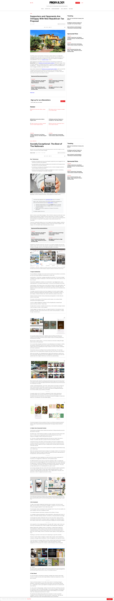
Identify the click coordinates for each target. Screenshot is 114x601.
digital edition (50, 202)
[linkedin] (46, 27)
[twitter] (47, 27)
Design (42, 8)
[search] (32, 2)
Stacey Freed (32, 152)
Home (31, 13)
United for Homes (45, 59)
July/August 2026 (49, 199)
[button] (31, 2)
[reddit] (49, 27)
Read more (32, 92)
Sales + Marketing (64, 8)
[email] (50, 27)
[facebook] (44, 27)
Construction (47, 8)
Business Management (55, 8)
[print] (64, 27)
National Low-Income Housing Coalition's (47, 63)
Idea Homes (71, 8)
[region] (57, 599)
